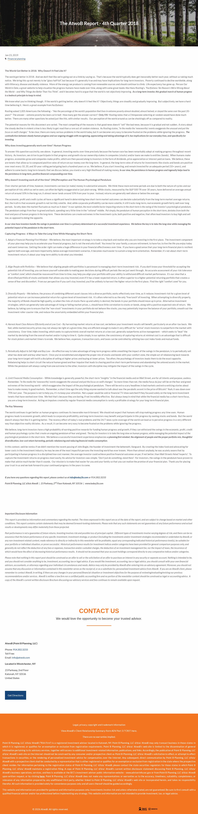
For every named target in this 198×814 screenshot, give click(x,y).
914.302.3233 (20, 649)
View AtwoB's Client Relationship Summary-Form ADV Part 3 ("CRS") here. (99, 730)
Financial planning (16, 59)
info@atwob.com (21, 657)
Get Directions (15, 695)
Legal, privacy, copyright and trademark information (99, 724)
